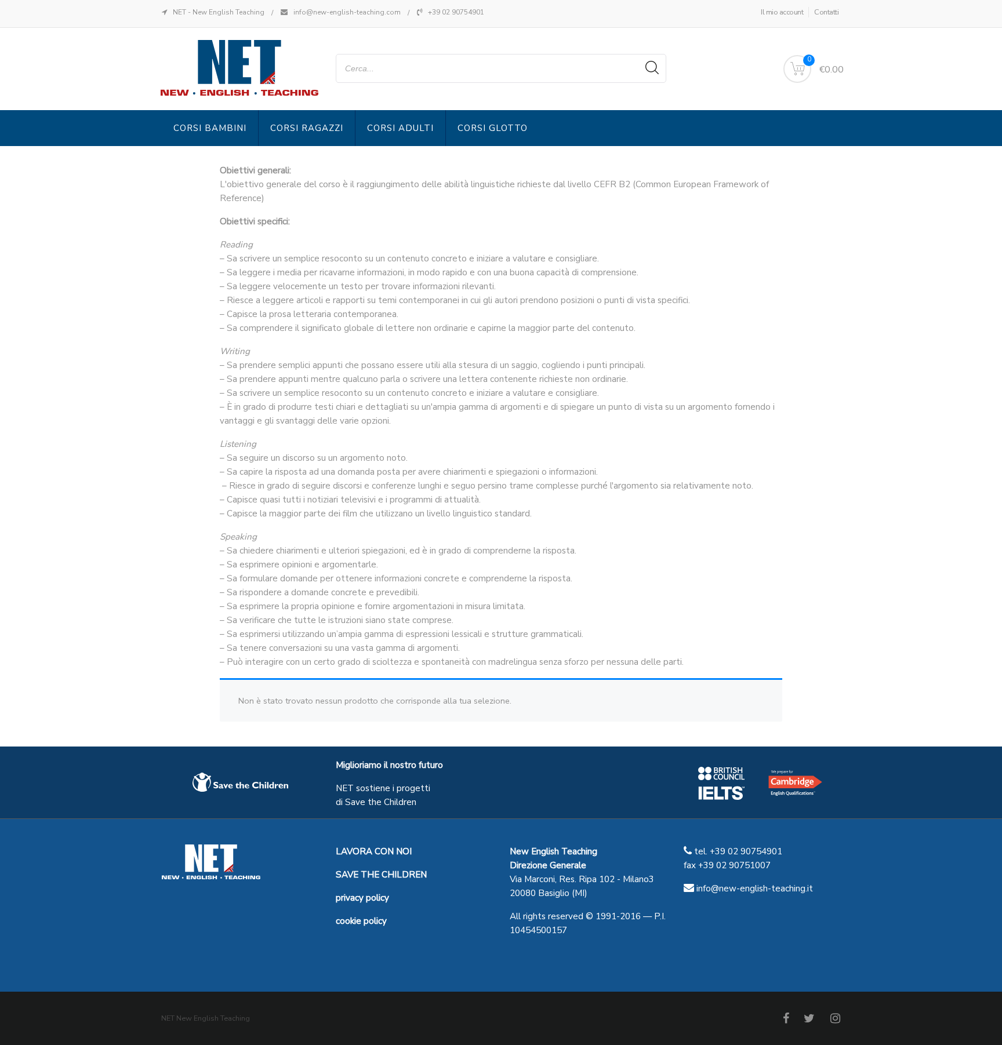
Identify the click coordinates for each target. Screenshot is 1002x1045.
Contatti (826, 12)
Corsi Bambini (209, 128)
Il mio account (782, 12)
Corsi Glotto (493, 128)
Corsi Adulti (400, 128)
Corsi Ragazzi (306, 128)
